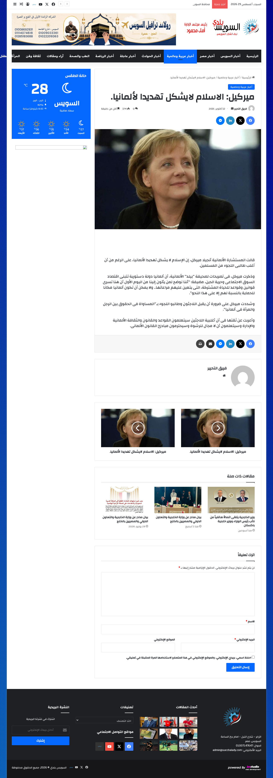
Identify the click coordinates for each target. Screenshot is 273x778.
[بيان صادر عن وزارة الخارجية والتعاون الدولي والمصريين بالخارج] (177, 500)
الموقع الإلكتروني (164, 639)
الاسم (250, 621)
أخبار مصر (207, 56)
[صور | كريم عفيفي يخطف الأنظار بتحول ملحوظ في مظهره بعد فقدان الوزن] (188, 734)
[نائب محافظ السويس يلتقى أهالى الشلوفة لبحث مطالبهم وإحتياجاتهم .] (188, 746)
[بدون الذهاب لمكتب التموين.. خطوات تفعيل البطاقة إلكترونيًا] (149, 734)
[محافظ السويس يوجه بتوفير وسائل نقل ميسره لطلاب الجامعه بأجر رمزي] (149, 722)
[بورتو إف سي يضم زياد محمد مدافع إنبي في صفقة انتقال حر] (169, 722)
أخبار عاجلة (128, 56)
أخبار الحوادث (151, 56)
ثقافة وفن (33, 56)
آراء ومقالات (55, 56)
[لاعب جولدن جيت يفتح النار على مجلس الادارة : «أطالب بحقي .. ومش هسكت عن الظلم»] (188, 722)
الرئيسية (252, 56)
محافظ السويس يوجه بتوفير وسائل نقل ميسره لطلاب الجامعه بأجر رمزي (167, 4)
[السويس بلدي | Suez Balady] (221, 27)
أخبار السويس (230, 56)
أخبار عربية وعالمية (180, 56)
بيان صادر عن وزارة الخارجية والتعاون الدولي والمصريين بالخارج (178, 519)
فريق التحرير (240, 108)
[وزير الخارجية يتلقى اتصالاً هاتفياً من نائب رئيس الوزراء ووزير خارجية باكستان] (231, 500)
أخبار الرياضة (104, 56)
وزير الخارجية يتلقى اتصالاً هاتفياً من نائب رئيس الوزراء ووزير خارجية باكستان (232, 521)
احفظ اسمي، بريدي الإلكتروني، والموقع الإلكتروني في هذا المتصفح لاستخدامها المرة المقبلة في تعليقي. (188, 657)
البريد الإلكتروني (244, 639)
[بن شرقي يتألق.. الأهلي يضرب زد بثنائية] (149, 746)
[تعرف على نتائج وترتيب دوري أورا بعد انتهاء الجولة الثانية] (169, 746)
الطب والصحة (79, 56)
